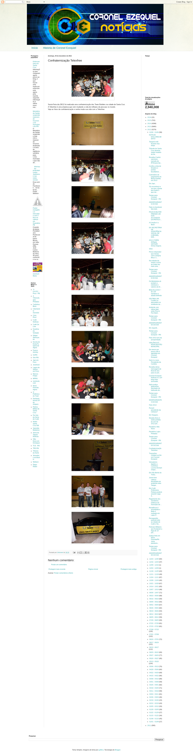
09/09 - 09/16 (154, 602)
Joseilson (36, 365)
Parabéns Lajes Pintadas (154, 432)
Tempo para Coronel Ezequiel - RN (155, 197)
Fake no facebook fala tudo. (155, 208)
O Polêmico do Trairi (36, 394)
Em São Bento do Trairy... (155, 473)
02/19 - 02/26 (154, 700)
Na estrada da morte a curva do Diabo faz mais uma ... (155, 263)
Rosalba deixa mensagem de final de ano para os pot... (155, 370)
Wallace (36, 462)
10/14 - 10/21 (154, 586)
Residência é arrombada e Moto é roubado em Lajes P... (154, 511)
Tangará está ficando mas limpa (154, 143)
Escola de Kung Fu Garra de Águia (36, 345)
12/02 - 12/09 (154, 568)
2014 (149, 123)
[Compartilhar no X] (83, 552)
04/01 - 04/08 (154, 682)
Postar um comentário (59, 565)
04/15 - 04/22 (154, 676)
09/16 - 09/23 (154, 599)
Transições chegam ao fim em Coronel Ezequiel (155, 456)
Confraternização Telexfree (155, 449)
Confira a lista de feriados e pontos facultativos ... (155, 169)
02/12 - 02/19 (154, 703)
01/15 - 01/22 (154, 715)
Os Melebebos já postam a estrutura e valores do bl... (155, 284)
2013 (149, 126)
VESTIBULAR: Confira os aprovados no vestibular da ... (155, 301)
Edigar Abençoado (36, 337)
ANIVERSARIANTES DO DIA (155, 324)
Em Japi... (152, 183)
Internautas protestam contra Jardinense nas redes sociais (36, 173)
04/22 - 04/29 (154, 673)
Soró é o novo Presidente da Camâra (155, 362)
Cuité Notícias (36, 321)
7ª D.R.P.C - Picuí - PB (36, 291)
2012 (149, 129)
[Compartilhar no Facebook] (86, 552)
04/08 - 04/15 (154, 679)
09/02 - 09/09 (154, 605)
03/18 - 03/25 (154, 688)
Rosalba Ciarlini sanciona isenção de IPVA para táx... (155, 160)
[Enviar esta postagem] (74, 552)
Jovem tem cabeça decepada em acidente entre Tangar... (155, 481)
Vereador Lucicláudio (36, 457)
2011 (149, 725)
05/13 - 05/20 (154, 661)
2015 (149, 120)
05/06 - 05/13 (154, 666)
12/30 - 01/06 (154, 132)
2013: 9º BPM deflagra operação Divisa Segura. (155, 243)
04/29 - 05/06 (154, 669)
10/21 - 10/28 (154, 583)
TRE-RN (36, 448)
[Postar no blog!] (81, 552)
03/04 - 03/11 (154, 694)
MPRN (35, 378)
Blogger (117, 750)
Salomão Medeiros (36, 429)
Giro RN (36, 357)
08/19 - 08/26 (154, 611)
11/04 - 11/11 (154, 577)
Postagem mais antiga (129, 569)
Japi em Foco (35, 361)
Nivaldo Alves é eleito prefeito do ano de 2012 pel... (155, 421)
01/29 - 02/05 (154, 709)
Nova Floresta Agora (36, 387)
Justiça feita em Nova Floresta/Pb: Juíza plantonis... (154, 539)
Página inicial (93, 569)
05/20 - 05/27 (154, 658)
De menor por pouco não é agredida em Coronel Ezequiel (154, 353)
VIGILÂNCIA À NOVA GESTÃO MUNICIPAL (155, 344)
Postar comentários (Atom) (63, 573)
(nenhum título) (36, 275)
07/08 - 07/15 (154, 629)
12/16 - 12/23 (154, 562)
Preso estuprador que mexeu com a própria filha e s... (155, 254)
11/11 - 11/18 (154, 574)
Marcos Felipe (35, 375)
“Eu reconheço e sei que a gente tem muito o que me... (155, 189)
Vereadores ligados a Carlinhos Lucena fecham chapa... (155, 466)
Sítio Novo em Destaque (36, 441)
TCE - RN (36, 446)
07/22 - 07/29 (154, 623)
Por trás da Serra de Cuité (36, 417)
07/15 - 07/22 (154, 626)
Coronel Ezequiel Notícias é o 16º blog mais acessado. (155, 378)
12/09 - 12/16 (154, 565)
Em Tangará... (154, 415)
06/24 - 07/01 (154, 639)
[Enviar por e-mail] (78, 552)
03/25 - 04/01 (154, 685)
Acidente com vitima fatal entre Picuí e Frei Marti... (154, 310)
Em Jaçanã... (153, 328)
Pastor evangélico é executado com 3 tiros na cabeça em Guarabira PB (36, 216)
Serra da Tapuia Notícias (36, 434)
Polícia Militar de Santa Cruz (36, 410)
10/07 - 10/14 (154, 589)
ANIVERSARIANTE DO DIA (155, 203)
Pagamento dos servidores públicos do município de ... (155, 501)
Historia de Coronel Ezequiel (59, 47)
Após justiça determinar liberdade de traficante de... (155, 387)
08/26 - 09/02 (154, 608)
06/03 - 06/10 (154, 652)
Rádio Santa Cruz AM (36, 423)
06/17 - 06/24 (154, 642)
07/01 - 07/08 (154, 634)
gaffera (101, 750)
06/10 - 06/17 (154, 647)
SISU (151, 249)
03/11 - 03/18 (154, 691)
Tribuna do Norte (36, 452)
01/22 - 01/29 (154, 712)
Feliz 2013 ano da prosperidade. (155, 339)
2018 (149, 117)
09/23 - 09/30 (154, 596)
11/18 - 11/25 (154, 571)
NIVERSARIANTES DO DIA (155, 401)
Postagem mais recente (57, 569)
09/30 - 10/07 (154, 593)
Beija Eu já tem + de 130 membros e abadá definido (155, 292)
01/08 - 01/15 (154, 719)
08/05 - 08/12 (154, 617)
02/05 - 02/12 (154, 706)
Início (35, 47)
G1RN (35, 355)
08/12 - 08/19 (154, 614)
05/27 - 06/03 (154, 655)
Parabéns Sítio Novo (154, 428)
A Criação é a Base (154, 223)
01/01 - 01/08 (154, 722)
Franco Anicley (35, 351)
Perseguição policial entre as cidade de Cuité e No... (154, 521)
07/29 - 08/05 (154, 620)
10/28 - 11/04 (154, 580)
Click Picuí (34, 316)
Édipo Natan (35, 465)
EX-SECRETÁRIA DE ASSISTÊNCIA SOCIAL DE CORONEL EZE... (155, 232)
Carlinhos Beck (36, 305)
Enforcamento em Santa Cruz (36, 64)
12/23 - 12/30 (154, 559)
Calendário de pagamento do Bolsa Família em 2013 (155, 177)
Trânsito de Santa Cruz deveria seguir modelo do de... (155, 151)
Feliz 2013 (153, 405)
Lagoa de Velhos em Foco (36, 369)
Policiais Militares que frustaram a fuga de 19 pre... (155, 530)
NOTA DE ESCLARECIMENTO (155, 137)
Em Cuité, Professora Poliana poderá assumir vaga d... (155, 492)
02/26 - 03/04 (154, 697)
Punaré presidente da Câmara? (155, 410)
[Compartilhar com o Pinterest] (88, 552)
